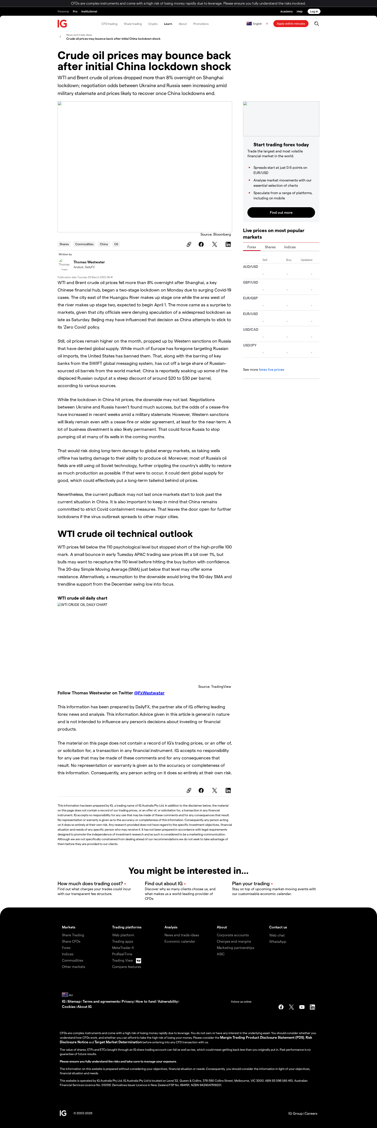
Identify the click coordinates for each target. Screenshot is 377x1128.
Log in (314, 11)
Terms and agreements (101, 1001)
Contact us (278, 927)
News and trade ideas (182, 935)
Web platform (123, 935)
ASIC (220, 954)
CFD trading (109, 24)
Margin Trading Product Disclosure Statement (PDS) (262, 1037)
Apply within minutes (291, 23)
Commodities (84, 244)
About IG (84, 1006)
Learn (168, 24)
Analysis (171, 927)
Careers (311, 1113)
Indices (290, 247)
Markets (68, 927)
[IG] (62, 24)
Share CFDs (71, 941)
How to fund (146, 1001)
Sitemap (74, 1001)
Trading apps (122, 941)
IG (63, 1001)
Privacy (128, 1001)
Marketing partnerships (235, 947)
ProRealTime (122, 954)
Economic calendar (180, 941)
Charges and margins (234, 941)
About (183, 24)
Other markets (73, 966)
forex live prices (271, 369)
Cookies (68, 1006)
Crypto (153, 24)
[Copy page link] (188, 244)
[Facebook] (202, 244)
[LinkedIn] (229, 244)
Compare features (126, 966)
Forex (251, 247)
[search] (316, 23)
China (104, 244)
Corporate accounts (233, 935)
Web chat (277, 935)
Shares (64, 244)
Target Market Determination (118, 1042)
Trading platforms (126, 927)
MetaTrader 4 (123, 947)
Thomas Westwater (89, 262)
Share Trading (73, 935)
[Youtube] (302, 1007)
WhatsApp (277, 941)
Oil (116, 244)
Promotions (201, 24)
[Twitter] (215, 244)
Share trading (133, 24)
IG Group (295, 1113)
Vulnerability (168, 1001)
